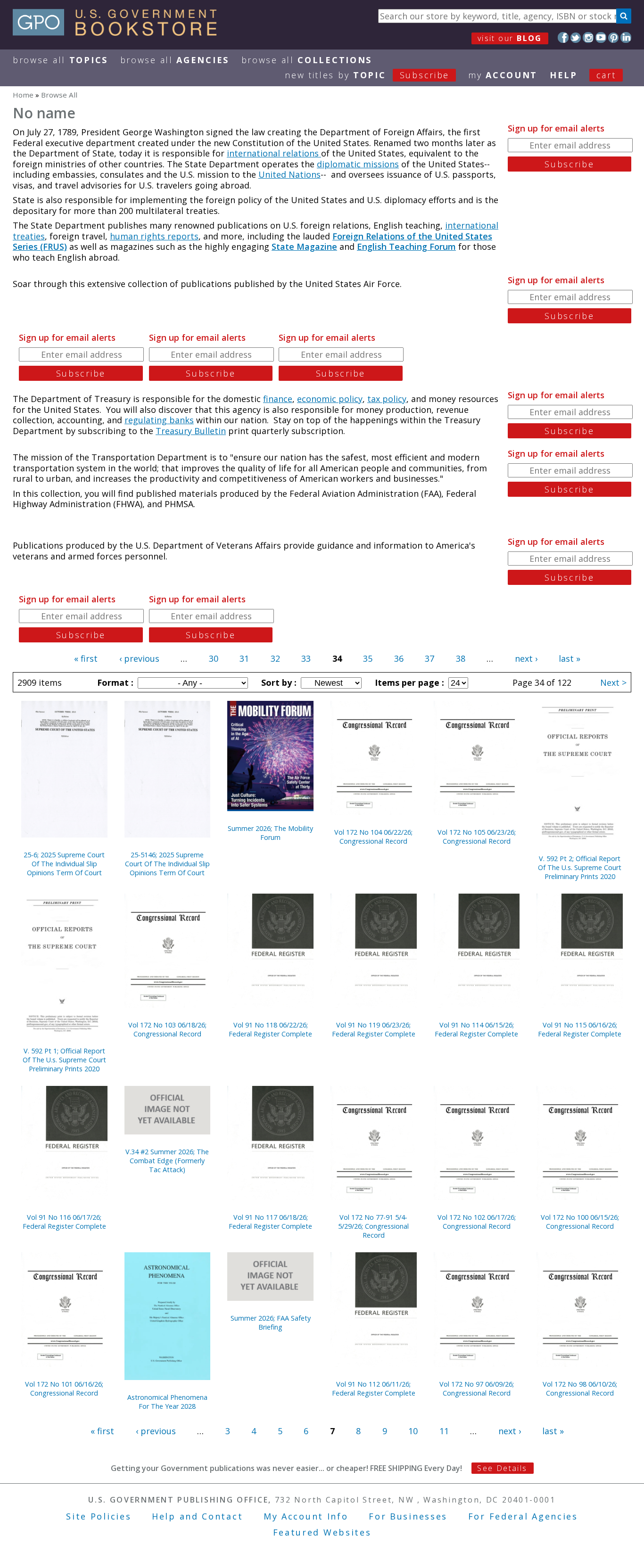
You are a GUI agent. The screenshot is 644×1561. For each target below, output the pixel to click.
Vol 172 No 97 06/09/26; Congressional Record (476, 1388)
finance (277, 398)
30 (213, 658)
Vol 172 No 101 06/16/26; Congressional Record (64, 1388)
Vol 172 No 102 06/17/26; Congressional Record (477, 1222)
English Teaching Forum (406, 246)
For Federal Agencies (523, 1516)
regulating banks (159, 420)
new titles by (367, 75)
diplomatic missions (358, 164)
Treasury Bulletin (191, 430)
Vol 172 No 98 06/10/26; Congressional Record (580, 1388)
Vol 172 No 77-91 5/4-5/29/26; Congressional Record (373, 1226)
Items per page (408, 682)
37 (429, 658)
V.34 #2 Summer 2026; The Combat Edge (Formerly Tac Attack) (167, 1160)
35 (367, 658)
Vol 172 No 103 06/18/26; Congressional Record (167, 1029)
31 (244, 658)
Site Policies (98, 1516)
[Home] (119, 32)
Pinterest (613, 37)
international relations (274, 153)
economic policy (330, 398)
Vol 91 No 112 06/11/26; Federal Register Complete (373, 1388)
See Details (502, 1468)
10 (413, 1431)
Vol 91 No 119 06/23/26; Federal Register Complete (373, 1029)
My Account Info (306, 1516)
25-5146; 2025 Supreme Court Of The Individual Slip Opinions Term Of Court (167, 863)
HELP (564, 75)
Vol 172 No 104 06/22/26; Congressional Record (373, 837)
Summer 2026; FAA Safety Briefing (271, 1322)
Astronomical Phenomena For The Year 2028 (167, 1402)
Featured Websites (322, 1532)
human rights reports (154, 236)
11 (444, 1431)
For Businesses (408, 1516)
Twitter (575, 37)
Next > (613, 682)
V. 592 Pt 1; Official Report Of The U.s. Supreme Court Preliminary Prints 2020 (64, 1059)
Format (114, 682)
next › (526, 658)
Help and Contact (197, 1516)
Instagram (588, 37)
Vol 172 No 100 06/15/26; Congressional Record (580, 1222)
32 (275, 658)
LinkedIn (625, 37)
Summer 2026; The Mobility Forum (270, 833)
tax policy (386, 398)
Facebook (563, 37)
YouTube (600, 37)
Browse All (60, 60)
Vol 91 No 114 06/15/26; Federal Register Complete (476, 1029)
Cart (606, 75)
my (502, 75)
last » (569, 658)
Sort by (277, 682)
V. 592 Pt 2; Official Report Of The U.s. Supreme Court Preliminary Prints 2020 (579, 867)
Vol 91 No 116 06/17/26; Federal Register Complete (64, 1222)
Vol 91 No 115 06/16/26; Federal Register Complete (579, 1029)
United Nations (289, 174)
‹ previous (139, 658)
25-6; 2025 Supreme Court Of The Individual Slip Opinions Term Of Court (64, 863)
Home (23, 94)
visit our (510, 38)
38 (460, 658)
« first (86, 658)
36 (399, 658)
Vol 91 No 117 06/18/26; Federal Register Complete (270, 1222)
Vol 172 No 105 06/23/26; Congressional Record (477, 837)
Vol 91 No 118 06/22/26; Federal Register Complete (270, 1029)
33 (306, 658)
